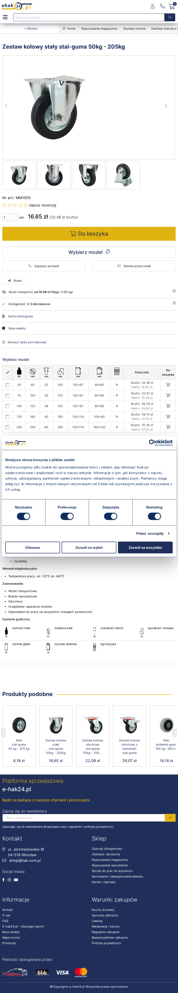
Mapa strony (11, 937)
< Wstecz (31, 28)
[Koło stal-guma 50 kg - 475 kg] (19, 725)
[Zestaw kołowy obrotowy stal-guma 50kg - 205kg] (92, 725)
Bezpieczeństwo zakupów (110, 937)
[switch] (67, 516)
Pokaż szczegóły (150, 533)
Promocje (9, 943)
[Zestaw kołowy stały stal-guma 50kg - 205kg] (88, 107)
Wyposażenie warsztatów (110, 865)
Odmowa (32, 547)
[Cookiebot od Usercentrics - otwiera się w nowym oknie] (152, 443)
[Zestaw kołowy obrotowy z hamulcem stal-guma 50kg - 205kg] (129, 725)
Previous (3, 731)
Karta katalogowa (20, 316)
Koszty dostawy (103, 910)
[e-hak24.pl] (17, 6)
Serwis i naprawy (103, 882)
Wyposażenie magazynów (110, 860)
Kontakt (7, 910)
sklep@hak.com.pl (24, 860)
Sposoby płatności (105, 915)
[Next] (174, 731)
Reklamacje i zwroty (106, 926)
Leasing (97, 921)
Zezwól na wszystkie (145, 547)
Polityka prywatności (106, 943)
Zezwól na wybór (89, 547)
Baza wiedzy (17, 328)
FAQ (5, 921)
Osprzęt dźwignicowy (107, 848)
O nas (6, 915)
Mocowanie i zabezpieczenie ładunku (117, 876)
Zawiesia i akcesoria (106, 854)
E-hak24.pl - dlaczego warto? (23, 926)
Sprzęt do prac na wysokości (112, 871)
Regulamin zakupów (105, 932)
